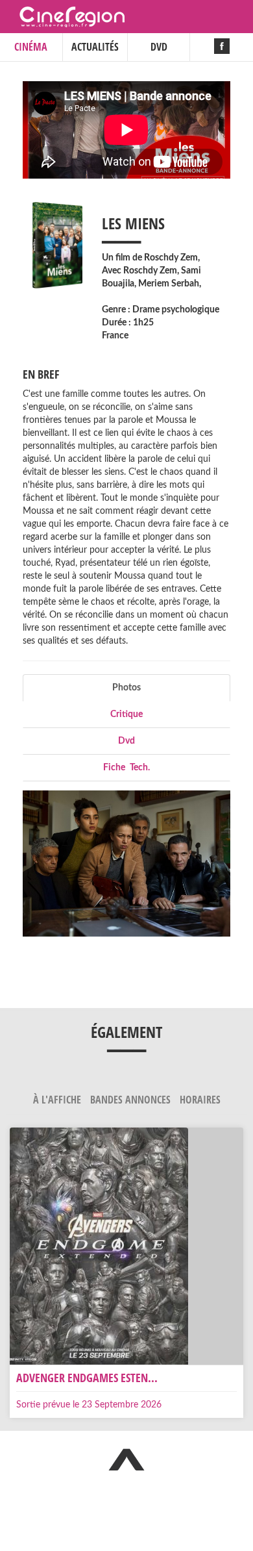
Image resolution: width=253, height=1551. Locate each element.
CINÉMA (30, 47)
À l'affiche (58, 1099)
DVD (159, 47)
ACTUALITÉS (95, 47)
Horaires (200, 1099)
